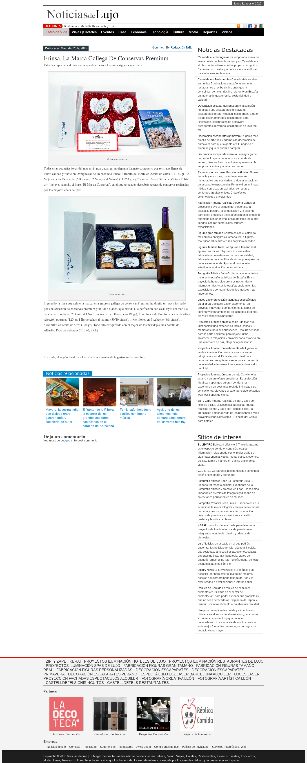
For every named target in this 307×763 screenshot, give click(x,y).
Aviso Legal (143, 746)
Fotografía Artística (209, 273)
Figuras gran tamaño (210, 233)
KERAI (202, 525)
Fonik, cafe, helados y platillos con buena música (135, 413)
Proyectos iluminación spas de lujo (219, 374)
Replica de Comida (209, 588)
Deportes (210, 32)
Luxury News (206, 569)
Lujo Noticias (206, 543)
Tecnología (159, 32)
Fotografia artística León (212, 481)
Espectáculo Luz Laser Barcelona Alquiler (223, 172)
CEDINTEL (204, 470)
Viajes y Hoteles (84, 32)
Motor (193, 32)
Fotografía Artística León (224, 678)
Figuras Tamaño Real (211, 247)
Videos (227, 32)
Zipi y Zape (204, 400)
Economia (139, 32)
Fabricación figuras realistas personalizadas (225, 202)
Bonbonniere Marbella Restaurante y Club (90, 26)
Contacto (74, 746)
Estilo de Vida (56, 32)
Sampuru (203, 610)
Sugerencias (108, 746)
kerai (75, 661)
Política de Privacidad (195, 746)
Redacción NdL (181, 47)
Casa (122, 32)
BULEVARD (205, 444)
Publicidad (90, 746)
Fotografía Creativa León (213, 503)
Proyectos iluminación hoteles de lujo (220, 322)
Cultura (178, 32)
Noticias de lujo (56, 746)
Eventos (107, 32)
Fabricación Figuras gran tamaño (158, 666)
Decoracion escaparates (213, 105)
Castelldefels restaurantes (138, 683)
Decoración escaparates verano (217, 154)
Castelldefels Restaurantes (214, 79)
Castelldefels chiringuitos (75, 683)
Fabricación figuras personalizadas (94, 670)
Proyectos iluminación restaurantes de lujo (224, 348)
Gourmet (158, 47)
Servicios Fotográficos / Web (229, 746)
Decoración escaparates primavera (219, 136)
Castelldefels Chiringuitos (213, 57)
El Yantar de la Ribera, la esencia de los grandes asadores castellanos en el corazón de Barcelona (99, 418)
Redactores (126, 746)
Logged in (67, 440)
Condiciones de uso (166, 746)
